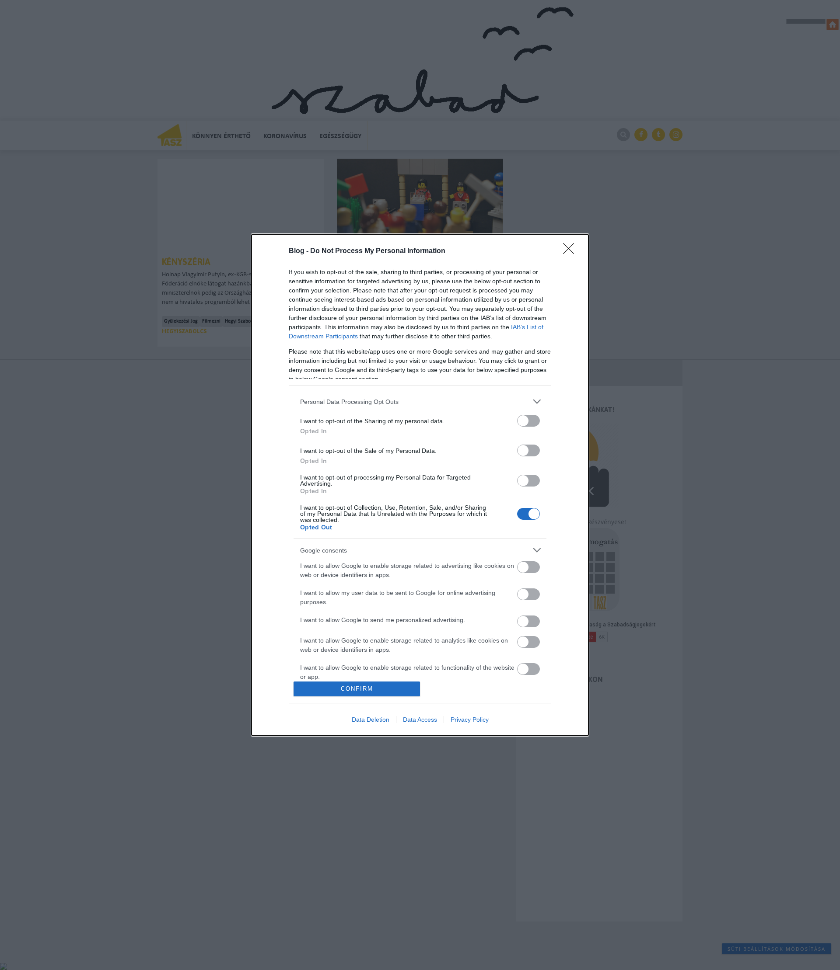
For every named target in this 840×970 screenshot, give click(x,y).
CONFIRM (357, 688)
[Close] (571, 251)
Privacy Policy (470, 719)
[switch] (528, 421)
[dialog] (420, 485)
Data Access (420, 719)
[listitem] (420, 401)
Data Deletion (370, 719)
